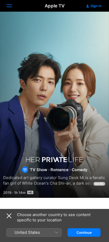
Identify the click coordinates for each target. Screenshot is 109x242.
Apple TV (55, 5)
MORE (99, 184)
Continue (84, 232)
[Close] (9, 215)
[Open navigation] (12, 6)
